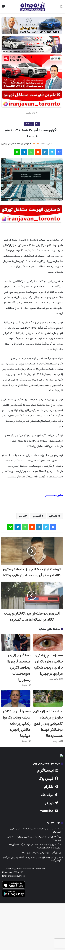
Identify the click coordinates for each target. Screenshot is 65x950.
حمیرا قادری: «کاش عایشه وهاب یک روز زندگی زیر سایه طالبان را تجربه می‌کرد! (17, 723)
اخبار (28, 113)
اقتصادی (36, 516)
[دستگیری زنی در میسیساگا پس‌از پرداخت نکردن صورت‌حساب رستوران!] (16, 642)
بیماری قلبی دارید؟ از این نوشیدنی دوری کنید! (41, 852)
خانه (34, 113)
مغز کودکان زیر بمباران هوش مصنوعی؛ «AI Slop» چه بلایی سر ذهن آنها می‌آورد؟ (32, 858)
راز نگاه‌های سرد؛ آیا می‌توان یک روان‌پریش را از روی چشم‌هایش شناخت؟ (34, 838)
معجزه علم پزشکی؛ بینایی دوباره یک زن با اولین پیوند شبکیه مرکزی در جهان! (48, 664)
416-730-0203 (16, 872)
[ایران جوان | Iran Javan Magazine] (32, 6)
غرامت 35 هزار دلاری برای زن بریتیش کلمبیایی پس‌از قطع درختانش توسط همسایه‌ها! (48, 723)
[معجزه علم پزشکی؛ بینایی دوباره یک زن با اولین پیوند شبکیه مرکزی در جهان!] (48, 642)
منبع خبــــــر (54, 495)
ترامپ (22, 516)
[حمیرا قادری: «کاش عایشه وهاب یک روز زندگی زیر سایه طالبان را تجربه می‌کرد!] (16, 698)
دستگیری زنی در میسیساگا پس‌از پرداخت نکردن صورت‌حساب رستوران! (19, 667)
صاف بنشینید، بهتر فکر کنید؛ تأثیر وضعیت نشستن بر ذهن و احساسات (35, 830)
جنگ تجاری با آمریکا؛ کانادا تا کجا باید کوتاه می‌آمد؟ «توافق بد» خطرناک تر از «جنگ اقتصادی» (35, 846)
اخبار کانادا (29, 124)
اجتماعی (53, 516)
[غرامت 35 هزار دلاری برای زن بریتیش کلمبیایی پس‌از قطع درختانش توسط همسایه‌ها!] (48, 698)
